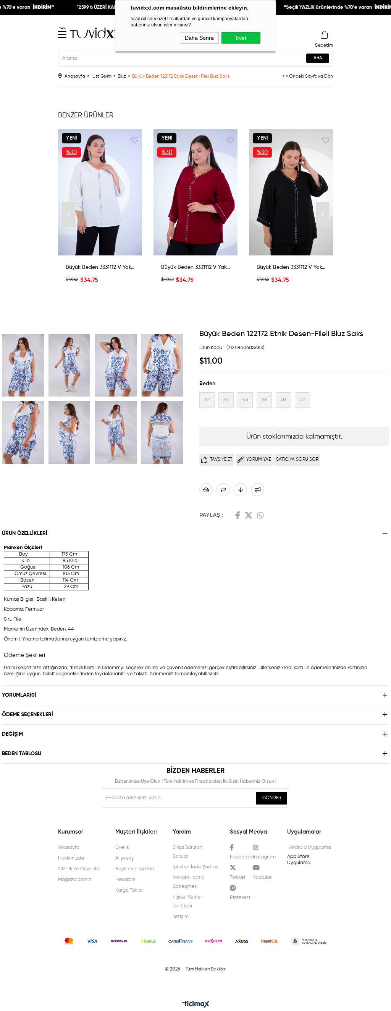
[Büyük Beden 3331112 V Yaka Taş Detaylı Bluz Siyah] (291, 192)
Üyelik (122, 847)
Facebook (237, 515)
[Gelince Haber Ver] (257, 489)
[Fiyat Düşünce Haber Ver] (240, 489)
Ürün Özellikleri (24, 533)
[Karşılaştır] (223, 489)
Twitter (248, 515)
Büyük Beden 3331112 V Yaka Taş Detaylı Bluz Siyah (291, 267)
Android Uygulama (310, 847)
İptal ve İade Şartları (195, 867)
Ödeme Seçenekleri (27, 714)
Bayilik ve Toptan (134, 868)
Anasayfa (68, 847)
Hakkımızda (71, 858)
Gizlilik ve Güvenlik (79, 868)
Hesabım (125, 879)
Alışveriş (124, 858)
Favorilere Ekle (134, 140)
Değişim (12, 734)
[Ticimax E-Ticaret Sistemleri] (195, 1005)
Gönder (271, 798)
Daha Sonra (199, 38)
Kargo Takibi (129, 890)
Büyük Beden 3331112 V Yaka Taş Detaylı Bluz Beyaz (100, 267)
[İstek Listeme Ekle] (206, 489)
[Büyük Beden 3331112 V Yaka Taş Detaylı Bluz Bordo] (195, 192)
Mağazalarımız (74, 879)
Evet (241, 38)
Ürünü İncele (100, 249)
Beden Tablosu (21, 753)
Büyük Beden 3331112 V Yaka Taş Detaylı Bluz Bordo (195, 267)
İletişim (181, 916)
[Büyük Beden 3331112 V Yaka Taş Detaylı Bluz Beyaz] (100, 192)
